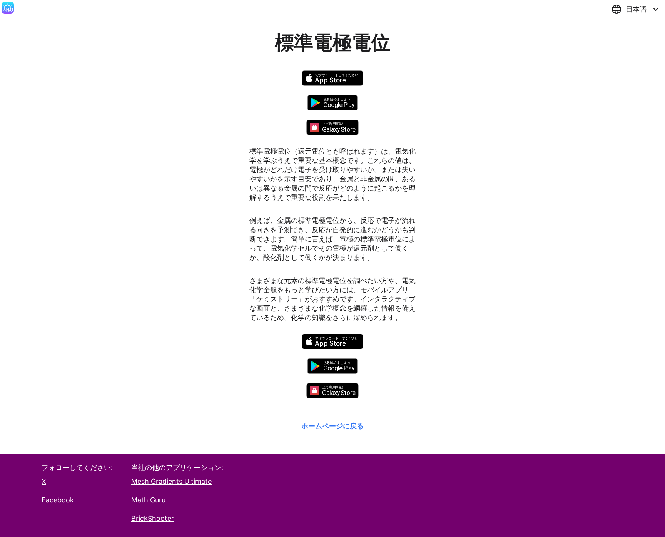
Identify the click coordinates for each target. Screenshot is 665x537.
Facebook (58, 500)
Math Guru (148, 500)
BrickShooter (152, 518)
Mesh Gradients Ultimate (171, 481)
